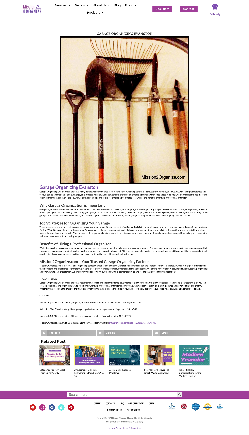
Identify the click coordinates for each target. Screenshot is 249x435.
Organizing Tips (114, 410)
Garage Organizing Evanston (68, 187)
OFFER (151, 403)
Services (61, 5)
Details (80, 5)
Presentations (133, 410)
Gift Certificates (136, 403)
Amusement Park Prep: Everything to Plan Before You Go (89, 372)
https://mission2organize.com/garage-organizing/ (132, 322)
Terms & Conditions (132, 428)
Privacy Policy (114, 428)
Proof (129, 5)
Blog (117, 5)
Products (93, 13)
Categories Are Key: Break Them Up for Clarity (52, 371)
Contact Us (111, 403)
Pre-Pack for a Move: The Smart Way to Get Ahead (156, 371)
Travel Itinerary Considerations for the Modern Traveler (190, 372)
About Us (99, 5)
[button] (63, 5)
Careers (97, 403)
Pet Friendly (215, 14)
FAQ (122, 403)
